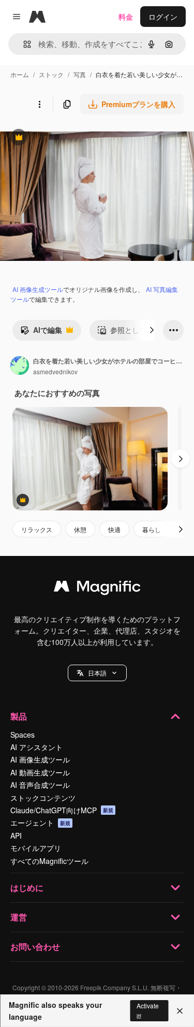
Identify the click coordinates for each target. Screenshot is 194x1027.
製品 (18, 716)
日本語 (97, 672)
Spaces (22, 734)
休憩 (80, 529)
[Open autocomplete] (23, 44)
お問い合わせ (35, 946)
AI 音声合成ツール (40, 785)
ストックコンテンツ (43, 798)
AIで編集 (41, 332)
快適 (114, 529)
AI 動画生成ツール (40, 772)
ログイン (162, 16)
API (16, 835)
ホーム (19, 74)
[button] (97, 673)
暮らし (151, 529)
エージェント (40, 822)
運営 (18, 917)
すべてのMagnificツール (49, 861)
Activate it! (148, 1010)
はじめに (26, 887)
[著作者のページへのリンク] (19, 366)
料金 (125, 16)
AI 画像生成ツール (37, 289)
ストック (51, 74)
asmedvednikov (55, 371)
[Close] (179, 1011)
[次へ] (151, 330)
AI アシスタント (36, 747)
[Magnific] (97, 588)
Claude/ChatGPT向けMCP (61, 810)
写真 (79, 74)
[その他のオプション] (39, 104)
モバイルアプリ (35, 848)
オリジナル (71, 138)
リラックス (36, 529)
